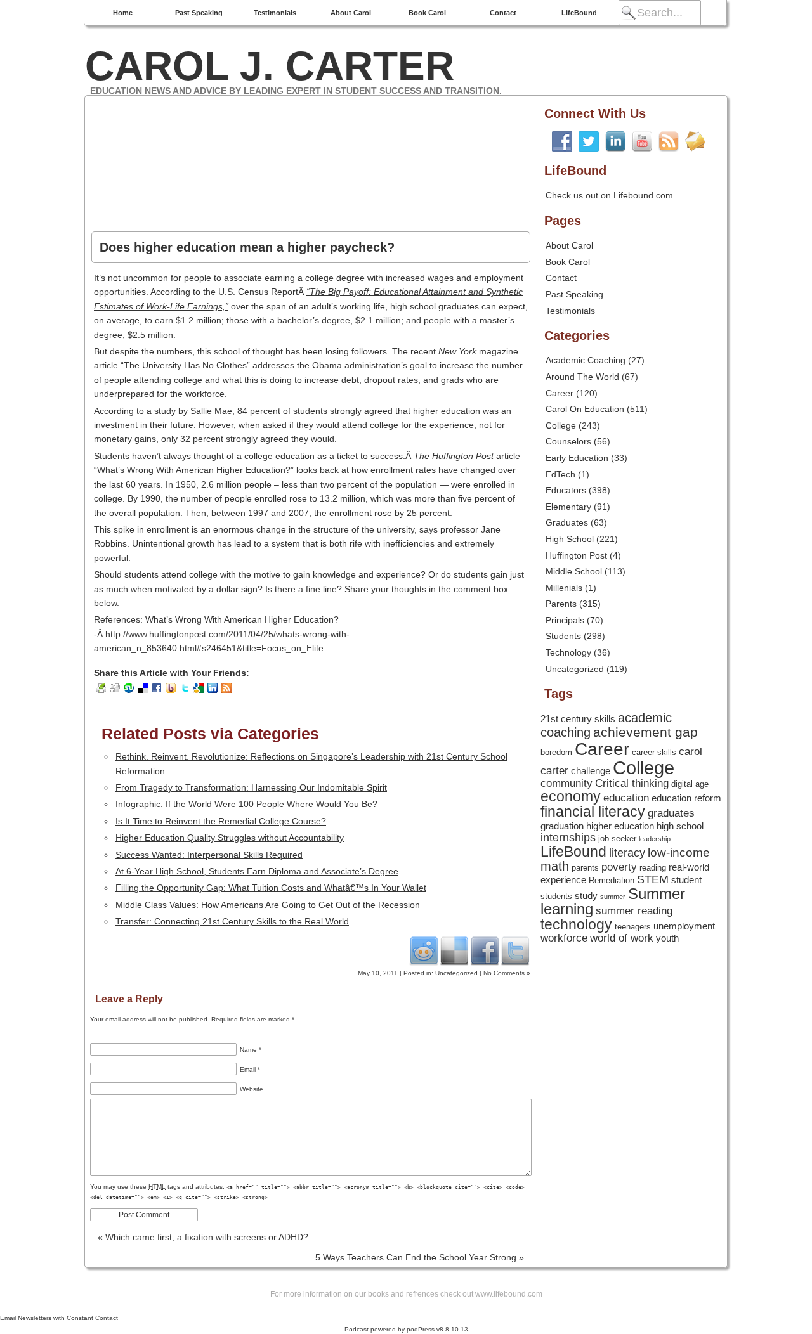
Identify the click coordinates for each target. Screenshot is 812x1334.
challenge (590, 771)
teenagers (633, 926)
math (554, 866)
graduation (562, 826)
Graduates (567, 522)
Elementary (568, 507)
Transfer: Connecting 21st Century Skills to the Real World (232, 921)
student (686, 880)
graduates (671, 813)
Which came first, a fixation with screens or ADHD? (203, 1237)
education (626, 797)
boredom (556, 752)
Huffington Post (576, 555)
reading (652, 867)
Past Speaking (199, 12)
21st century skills (577, 719)
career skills (654, 752)
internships (568, 837)
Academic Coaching (585, 360)
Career (559, 393)
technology (576, 925)
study (586, 896)
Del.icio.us (454, 950)
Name (250, 1049)
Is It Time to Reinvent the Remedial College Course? (220, 821)
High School (570, 539)
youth (667, 938)
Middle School (574, 571)
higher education (620, 826)
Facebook (484, 950)
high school (680, 826)
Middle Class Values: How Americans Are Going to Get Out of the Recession (267, 905)
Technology (568, 652)
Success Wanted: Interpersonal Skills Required (209, 855)
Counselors (568, 441)
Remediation (611, 880)
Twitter (515, 950)
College (561, 425)
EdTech (560, 474)
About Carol (351, 12)
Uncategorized (456, 972)
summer (612, 896)
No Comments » (506, 972)
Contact (503, 12)
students (556, 896)
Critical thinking (632, 783)
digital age (690, 784)
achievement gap (645, 732)
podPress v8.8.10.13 (437, 1329)
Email (250, 1069)
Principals (565, 620)
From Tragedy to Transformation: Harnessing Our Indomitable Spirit (251, 787)
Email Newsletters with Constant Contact (59, 1317)
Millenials (564, 588)
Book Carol (427, 12)
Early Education (577, 458)
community (566, 783)
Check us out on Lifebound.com (609, 195)
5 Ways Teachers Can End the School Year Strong (419, 1257)
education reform (686, 798)
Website (251, 1088)
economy (570, 797)
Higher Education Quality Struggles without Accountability (229, 837)
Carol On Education (585, 409)
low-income (679, 852)
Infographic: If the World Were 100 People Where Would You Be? (246, 804)
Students (563, 636)
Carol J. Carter (269, 66)
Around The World (582, 377)
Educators (566, 490)
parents (585, 867)
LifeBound (579, 12)
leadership (655, 839)
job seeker (617, 838)
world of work (621, 937)
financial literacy (592, 812)
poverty (619, 866)
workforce (563, 937)
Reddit (424, 950)
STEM (653, 879)
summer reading (634, 910)
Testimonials (275, 12)
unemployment (684, 926)
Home (123, 12)
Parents (561, 604)
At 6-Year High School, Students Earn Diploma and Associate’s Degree (256, 871)
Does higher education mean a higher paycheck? (247, 247)
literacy (627, 852)
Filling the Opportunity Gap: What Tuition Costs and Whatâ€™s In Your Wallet (270, 888)
